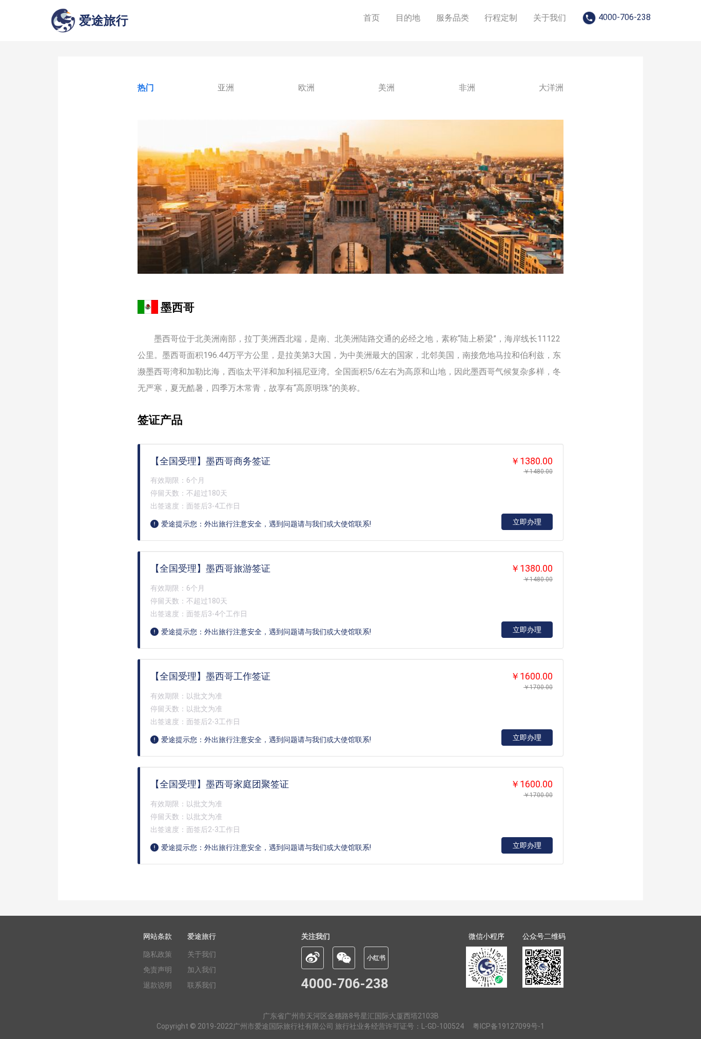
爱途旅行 (201, 936)
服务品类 (452, 18)
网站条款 (157, 936)
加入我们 (201, 970)
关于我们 (549, 18)
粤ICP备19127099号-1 (508, 1026)
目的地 (408, 18)
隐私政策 (157, 954)
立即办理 (527, 522)
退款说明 (157, 985)
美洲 (386, 87)
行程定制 (500, 18)
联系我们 (201, 985)
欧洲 (306, 87)
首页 (371, 18)
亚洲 (226, 87)
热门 (146, 87)
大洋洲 (551, 87)
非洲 (467, 87)
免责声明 (157, 970)
